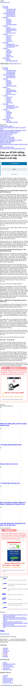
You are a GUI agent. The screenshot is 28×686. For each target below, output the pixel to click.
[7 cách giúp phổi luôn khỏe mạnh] (14, 435)
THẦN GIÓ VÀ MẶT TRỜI (7, 138)
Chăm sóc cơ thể (10, 44)
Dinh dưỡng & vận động (12, 45)
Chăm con (8, 39)
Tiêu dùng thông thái (11, 24)
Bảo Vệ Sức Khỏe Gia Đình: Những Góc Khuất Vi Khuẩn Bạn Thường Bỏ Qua (13, 503)
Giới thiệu (5, 675)
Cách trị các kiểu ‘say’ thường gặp (15, 599)
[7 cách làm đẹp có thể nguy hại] (14, 473)
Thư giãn (8, 23)
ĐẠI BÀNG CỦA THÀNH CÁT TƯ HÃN (11, 140)
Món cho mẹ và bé (10, 33)
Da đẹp (8, 49)
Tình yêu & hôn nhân (8, 666)
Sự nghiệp (5, 7)
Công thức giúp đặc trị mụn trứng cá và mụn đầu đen (18, 589)
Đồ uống (8, 31)
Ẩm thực (5, 26)
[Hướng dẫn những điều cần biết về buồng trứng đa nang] (14, 414)
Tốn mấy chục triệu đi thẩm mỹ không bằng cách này (13, 130)
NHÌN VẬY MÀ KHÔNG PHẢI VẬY (10, 131)
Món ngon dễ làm (7, 669)
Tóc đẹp (8, 53)
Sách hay (8, 59)
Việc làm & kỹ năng (11, 9)
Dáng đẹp (8, 55)
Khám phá (8, 20)
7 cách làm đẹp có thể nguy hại (10, 483)
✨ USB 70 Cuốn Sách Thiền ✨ (13, 394)
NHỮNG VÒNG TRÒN (6, 126)
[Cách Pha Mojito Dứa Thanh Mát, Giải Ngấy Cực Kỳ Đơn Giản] (14, 513)
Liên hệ (5, 677)
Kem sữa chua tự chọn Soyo (9, 464)
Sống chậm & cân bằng (12, 60)
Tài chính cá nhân (10, 10)
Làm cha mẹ (9, 35)
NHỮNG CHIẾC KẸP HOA (7, 141)
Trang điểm (9, 51)
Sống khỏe (5, 42)
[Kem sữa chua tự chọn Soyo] (14, 454)
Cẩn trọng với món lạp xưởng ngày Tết (12, 621)
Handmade (9, 21)
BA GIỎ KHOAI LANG (6, 134)
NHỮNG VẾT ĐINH (5, 143)
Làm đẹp (5, 48)
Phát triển (5, 656)
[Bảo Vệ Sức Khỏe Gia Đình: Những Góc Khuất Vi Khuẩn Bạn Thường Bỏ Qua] (14, 492)
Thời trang (8, 52)
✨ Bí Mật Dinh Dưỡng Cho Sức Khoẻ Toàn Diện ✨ (13, 564)
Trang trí (8, 37)
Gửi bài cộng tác (7, 681)
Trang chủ (5, 6)
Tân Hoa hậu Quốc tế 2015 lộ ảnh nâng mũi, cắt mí (12, 148)
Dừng (14, 169)
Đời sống (5, 17)
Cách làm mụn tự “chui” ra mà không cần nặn (17, 580)
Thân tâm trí (6, 58)
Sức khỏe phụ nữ (10, 46)
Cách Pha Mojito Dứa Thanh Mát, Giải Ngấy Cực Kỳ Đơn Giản (12, 524)
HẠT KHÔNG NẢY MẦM (7, 137)
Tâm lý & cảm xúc (10, 16)
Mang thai (8, 38)
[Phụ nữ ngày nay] (5, 2)
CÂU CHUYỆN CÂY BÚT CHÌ (8, 133)
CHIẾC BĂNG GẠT (5, 136)
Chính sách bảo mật (8, 678)
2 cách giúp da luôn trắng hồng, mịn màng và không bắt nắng (17, 585)
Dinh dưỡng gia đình (11, 30)
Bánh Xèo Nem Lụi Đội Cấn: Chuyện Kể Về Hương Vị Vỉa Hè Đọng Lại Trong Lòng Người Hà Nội (15, 619)
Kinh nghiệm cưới (10, 14)
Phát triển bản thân (10, 12)
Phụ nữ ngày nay (8, 685)
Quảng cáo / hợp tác (8, 682)
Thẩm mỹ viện (9, 56)
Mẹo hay (8, 19)
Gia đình (5, 34)
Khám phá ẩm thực (11, 28)
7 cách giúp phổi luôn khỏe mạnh (10, 444)
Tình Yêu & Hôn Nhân (9, 13)
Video (2, 631)
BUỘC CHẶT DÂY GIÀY (7, 147)
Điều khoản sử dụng (8, 679)
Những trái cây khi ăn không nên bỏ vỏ (16, 594)
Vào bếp (8, 27)
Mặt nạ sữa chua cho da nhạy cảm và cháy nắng (18, 609)
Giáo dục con (9, 41)
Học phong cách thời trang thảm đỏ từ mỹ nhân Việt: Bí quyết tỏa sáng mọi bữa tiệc (17, 604)
